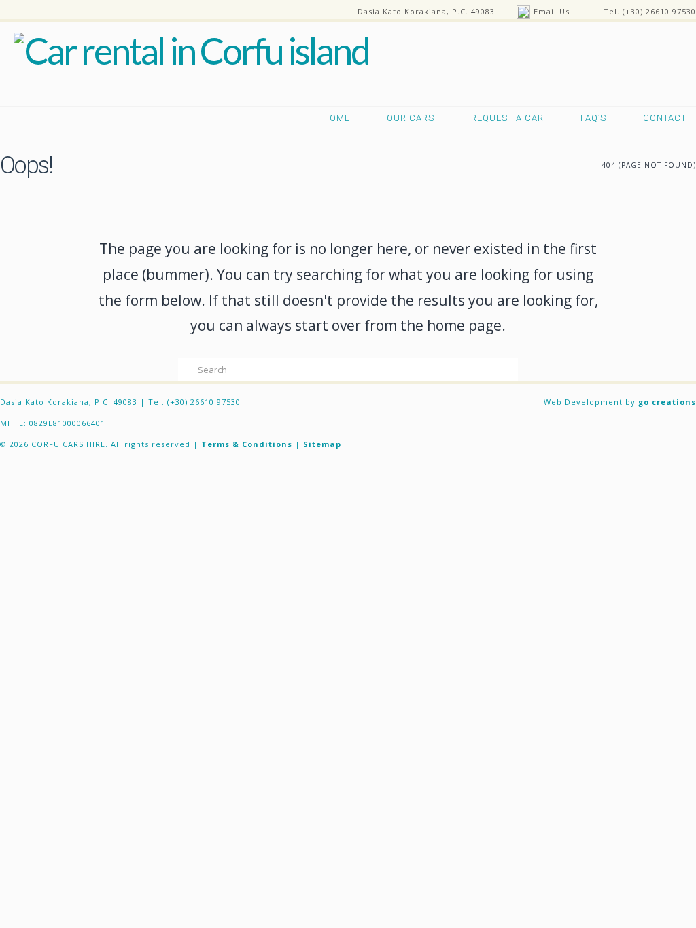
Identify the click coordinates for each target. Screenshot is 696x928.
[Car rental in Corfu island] (184, 49)
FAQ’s (593, 118)
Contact (664, 118)
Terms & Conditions (246, 444)
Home (336, 118)
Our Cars (410, 118)
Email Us (552, 11)
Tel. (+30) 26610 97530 (650, 11)
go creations (667, 402)
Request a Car (507, 118)
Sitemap (322, 444)
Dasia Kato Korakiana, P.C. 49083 (426, 11)
